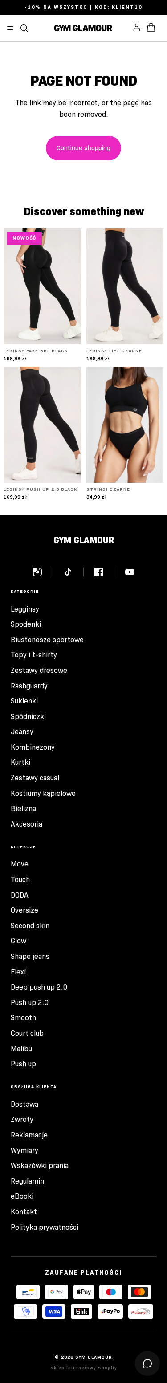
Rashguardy (29, 686)
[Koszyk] (151, 28)
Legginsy (25, 609)
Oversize (24, 910)
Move (20, 864)
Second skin (30, 926)
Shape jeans (30, 956)
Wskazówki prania (40, 1165)
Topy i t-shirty (34, 655)
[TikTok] (74, 572)
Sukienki (24, 701)
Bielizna (23, 808)
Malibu (21, 1049)
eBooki (22, 1196)
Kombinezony (33, 747)
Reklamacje (29, 1135)
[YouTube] (129, 572)
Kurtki (20, 762)
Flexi (18, 972)
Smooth (23, 1017)
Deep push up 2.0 (39, 987)
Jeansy (22, 731)
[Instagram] (43, 572)
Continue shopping (83, 148)
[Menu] (10, 28)
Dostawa (24, 1104)
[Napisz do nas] (147, 1363)
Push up (23, 1064)
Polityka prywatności (44, 1227)
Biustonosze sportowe (47, 640)
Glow (18, 941)
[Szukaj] (24, 28)
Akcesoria (26, 824)
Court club (27, 1033)
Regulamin (27, 1181)
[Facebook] (104, 572)
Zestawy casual (35, 778)
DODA (20, 895)
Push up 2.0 (30, 1002)
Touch (20, 879)
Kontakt (24, 1212)
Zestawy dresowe (39, 670)
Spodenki (26, 624)
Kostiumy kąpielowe (43, 793)
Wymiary (24, 1150)
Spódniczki (28, 716)
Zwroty (22, 1119)
